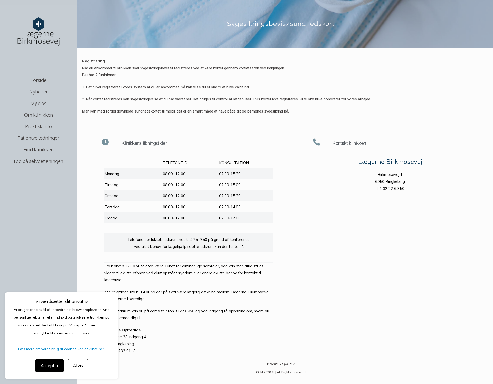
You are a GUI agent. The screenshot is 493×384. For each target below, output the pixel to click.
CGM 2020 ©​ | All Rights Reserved (281, 372)
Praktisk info (38, 126)
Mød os (38, 103)
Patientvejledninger (38, 138)
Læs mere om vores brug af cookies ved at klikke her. (61, 348)
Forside (38, 80)
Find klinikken (38, 149)
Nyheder (38, 91)
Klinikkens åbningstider (144, 143)
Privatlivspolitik (281, 364)
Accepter (50, 365)
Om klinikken (38, 114)
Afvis (78, 365)
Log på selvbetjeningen (38, 161)
